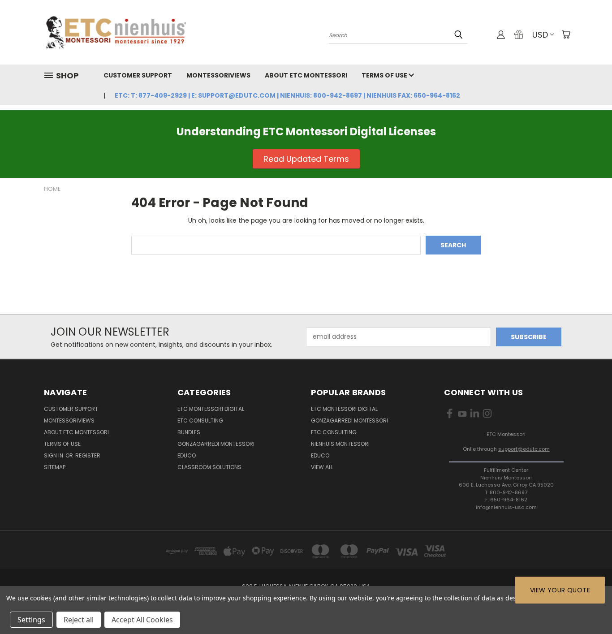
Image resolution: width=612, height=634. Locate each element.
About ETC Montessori (306, 75)
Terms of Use (385, 75)
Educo (186, 455)
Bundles (188, 432)
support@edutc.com (524, 449)
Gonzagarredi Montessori (215, 444)
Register (87, 455)
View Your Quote (560, 590)
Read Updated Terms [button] (306, 158)
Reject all (79, 620)
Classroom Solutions (209, 467)
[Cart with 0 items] (565, 34)
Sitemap (54, 467)
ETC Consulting (200, 420)
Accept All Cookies (142, 620)
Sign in (54, 455)
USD (540, 34)
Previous (588, 606)
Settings (31, 620)
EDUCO (320, 455)
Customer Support (137, 75)
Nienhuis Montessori (340, 444)
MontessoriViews (218, 75)
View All (322, 467)
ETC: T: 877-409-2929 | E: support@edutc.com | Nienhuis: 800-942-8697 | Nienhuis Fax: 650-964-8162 (287, 95)
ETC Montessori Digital (210, 409)
